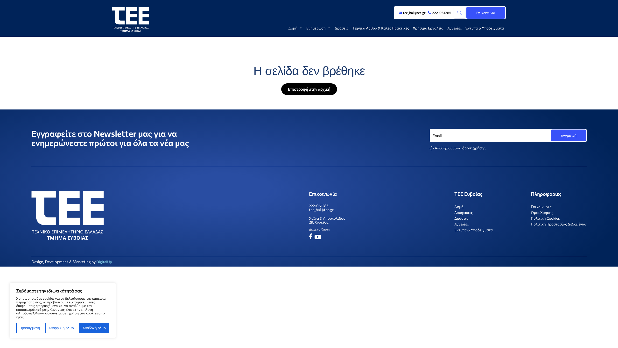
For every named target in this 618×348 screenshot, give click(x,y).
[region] (63, 310)
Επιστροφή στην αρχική (309, 89)
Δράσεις (341, 28)
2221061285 (441, 12)
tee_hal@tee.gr (414, 12)
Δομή (292, 28)
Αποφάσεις (463, 212)
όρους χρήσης (473, 148)
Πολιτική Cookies (545, 218)
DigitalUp (104, 262)
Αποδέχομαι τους (460, 148)
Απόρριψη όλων (61, 328)
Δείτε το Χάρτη (319, 229)
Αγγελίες (454, 28)
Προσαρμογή (30, 328)
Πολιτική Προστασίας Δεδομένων (559, 224)
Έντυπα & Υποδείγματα (484, 28)
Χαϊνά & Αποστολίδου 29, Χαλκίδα (327, 220)
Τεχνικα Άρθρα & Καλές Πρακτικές (380, 28)
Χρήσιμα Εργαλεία (428, 28)
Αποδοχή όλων (94, 328)
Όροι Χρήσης (542, 212)
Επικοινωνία (485, 13)
